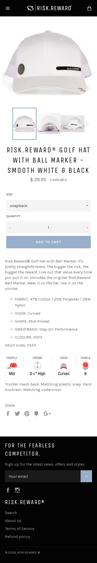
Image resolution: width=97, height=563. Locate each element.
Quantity (13, 216)
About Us (13, 520)
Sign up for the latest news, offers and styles (45, 464)
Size (9, 194)
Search (11, 512)
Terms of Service (19, 528)
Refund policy (17, 536)
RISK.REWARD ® (28, 552)
